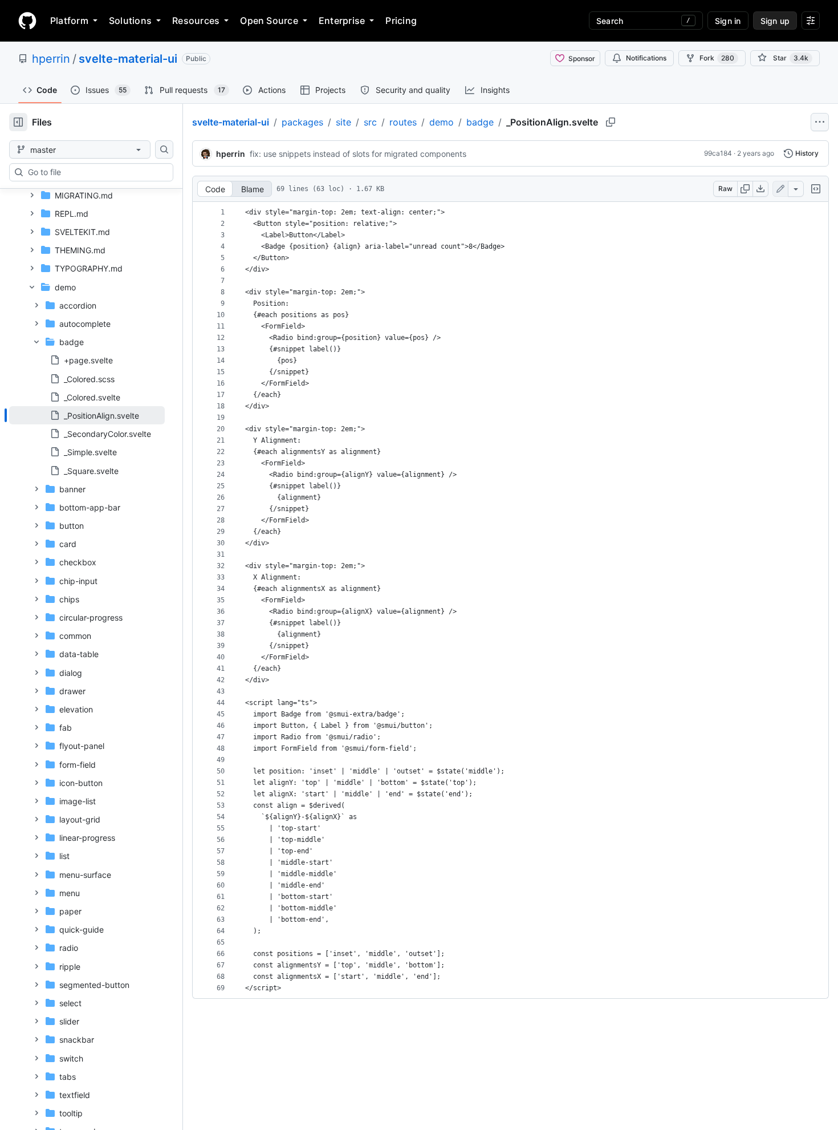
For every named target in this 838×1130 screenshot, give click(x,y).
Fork (716, 58)
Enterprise (342, 20)
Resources (195, 20)
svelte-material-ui (128, 59)
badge (480, 122)
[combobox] (96, 172)
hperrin (51, 59)
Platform (69, 20)
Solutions (130, 20)
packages (302, 122)
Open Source (269, 20)
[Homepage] (27, 20)
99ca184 (718, 153)
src (370, 122)
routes (403, 122)
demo (441, 122)
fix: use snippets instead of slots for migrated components (358, 154)
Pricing (401, 20)
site (343, 122)
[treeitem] (87, 415)
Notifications (646, 58)
